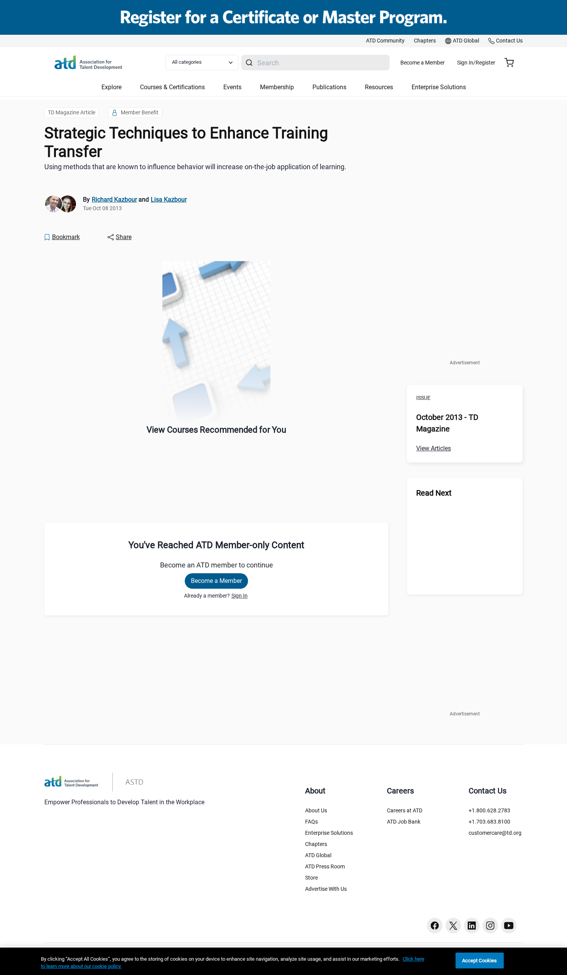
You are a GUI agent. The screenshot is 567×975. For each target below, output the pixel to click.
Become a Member (422, 62)
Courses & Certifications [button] (172, 87)
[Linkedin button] (471, 925)
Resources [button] (379, 87)
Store (311, 878)
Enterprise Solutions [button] (439, 87)
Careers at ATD (404, 810)
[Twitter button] (453, 925)
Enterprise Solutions (329, 833)
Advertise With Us (326, 889)
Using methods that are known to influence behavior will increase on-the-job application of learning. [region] (195, 167)
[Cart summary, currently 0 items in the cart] (512, 62)
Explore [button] (111, 87)
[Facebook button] (434, 925)
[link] (385, 41)
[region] (283, 961)
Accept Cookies (479, 960)
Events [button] (232, 87)
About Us (316, 810)
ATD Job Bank (403, 822)
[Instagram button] (490, 925)
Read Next (434, 493)
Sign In (239, 596)
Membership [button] (277, 87)
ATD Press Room (325, 866)
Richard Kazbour (114, 199)
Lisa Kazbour (169, 199)
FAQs (311, 822)
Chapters (316, 844)
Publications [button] (329, 87)
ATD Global (318, 855)
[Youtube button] (508, 925)
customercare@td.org (495, 833)
